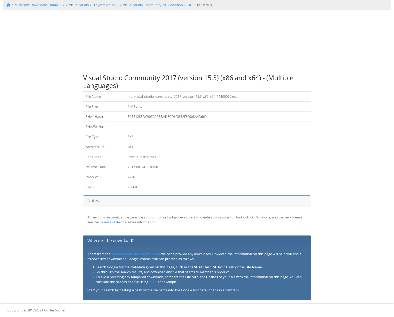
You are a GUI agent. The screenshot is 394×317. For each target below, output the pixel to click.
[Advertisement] (197, 42)
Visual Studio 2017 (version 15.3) (93, 5)
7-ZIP (153, 282)
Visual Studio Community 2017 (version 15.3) (157, 5)
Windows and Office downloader (135, 254)
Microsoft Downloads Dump (36, 5)
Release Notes (111, 222)
